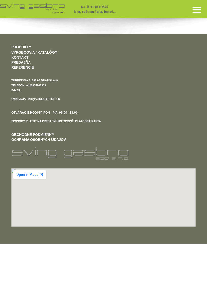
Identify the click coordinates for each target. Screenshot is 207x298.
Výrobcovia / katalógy (34, 52)
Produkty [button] (21, 47)
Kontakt (20, 57)
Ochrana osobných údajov (38, 140)
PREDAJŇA (21, 62)
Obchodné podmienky (32, 135)
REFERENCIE (22, 67)
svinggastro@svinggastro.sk (35, 99)
